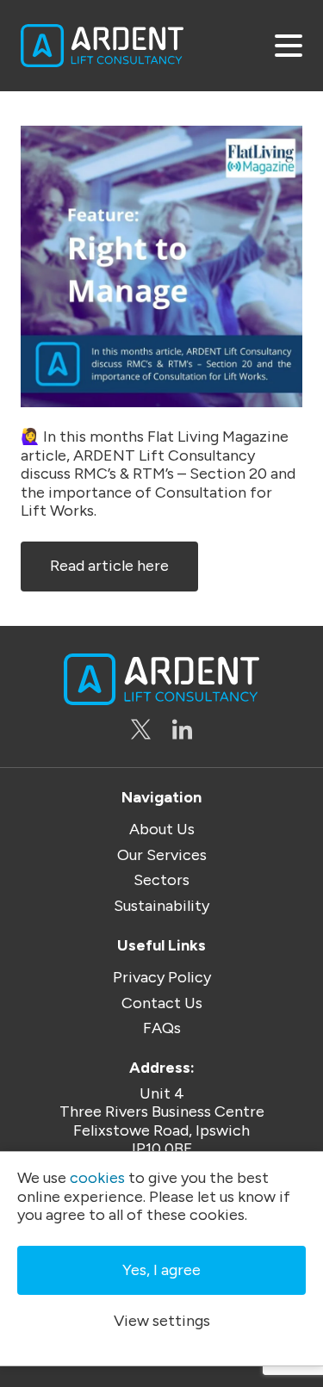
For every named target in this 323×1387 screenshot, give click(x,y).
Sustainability (161, 906)
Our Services (162, 855)
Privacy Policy (162, 978)
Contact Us (161, 1003)
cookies (97, 1178)
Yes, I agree (161, 1269)
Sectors (161, 880)
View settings (162, 1320)
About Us (162, 829)
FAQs (162, 1028)
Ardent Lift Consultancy (102, 45)
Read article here (109, 565)
